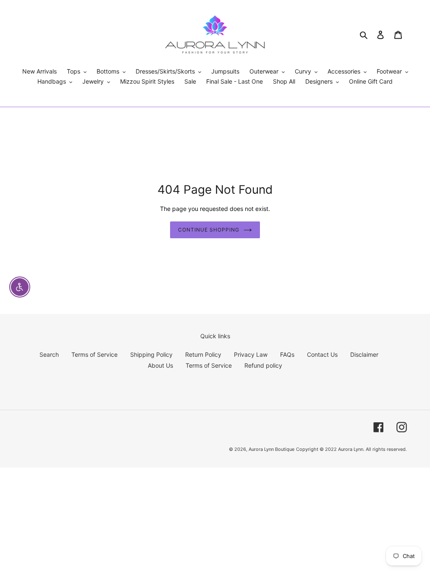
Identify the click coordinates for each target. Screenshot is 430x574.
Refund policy (263, 365)
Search (49, 354)
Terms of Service (94, 354)
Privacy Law (250, 354)
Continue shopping (208, 229)
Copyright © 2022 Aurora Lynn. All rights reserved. (351, 449)
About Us (160, 365)
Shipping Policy (151, 354)
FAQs (287, 354)
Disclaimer (364, 354)
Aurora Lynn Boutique (271, 449)
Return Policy (203, 354)
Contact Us (322, 354)
